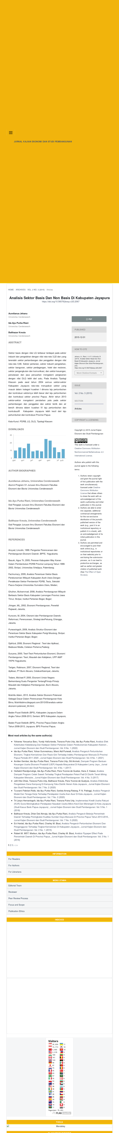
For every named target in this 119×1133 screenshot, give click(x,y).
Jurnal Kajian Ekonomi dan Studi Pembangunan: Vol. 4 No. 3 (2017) (67, 777)
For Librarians (14, 871)
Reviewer (12, 891)
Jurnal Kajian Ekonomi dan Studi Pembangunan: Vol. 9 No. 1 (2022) (46, 748)
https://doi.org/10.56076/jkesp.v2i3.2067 (60, 301)
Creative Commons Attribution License (90, 490)
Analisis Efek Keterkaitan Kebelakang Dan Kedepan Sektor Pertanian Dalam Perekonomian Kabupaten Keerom (61, 743)
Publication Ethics (16, 911)
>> (16, 845)
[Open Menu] (11, 133)
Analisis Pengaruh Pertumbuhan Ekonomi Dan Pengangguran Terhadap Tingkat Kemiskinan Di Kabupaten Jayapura (60, 825)
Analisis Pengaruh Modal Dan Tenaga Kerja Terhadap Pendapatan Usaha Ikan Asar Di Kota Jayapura (62, 792)
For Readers (14, 858)
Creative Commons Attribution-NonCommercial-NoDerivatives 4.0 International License (89, 452)
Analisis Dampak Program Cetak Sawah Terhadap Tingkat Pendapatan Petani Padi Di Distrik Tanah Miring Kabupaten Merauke (60, 774)
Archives (21, 289)
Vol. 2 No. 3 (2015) (36, 289)
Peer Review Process (18, 898)
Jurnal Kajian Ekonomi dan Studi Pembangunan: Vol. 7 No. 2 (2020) (60, 795)
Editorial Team (15, 885)
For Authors (13, 865)
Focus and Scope (16, 904)
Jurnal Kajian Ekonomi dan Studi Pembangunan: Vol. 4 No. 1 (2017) (60, 766)
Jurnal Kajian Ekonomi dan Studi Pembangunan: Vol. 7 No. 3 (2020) (46, 820)
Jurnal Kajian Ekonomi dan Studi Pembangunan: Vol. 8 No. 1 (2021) (72, 757)
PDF (90, 319)
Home (11, 289)
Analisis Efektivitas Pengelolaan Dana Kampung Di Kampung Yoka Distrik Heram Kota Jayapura (61, 782)
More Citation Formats (87, 373)
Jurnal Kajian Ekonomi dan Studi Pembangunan (43, 141)
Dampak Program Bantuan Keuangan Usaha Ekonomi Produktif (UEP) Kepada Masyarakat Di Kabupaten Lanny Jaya (60, 763)
